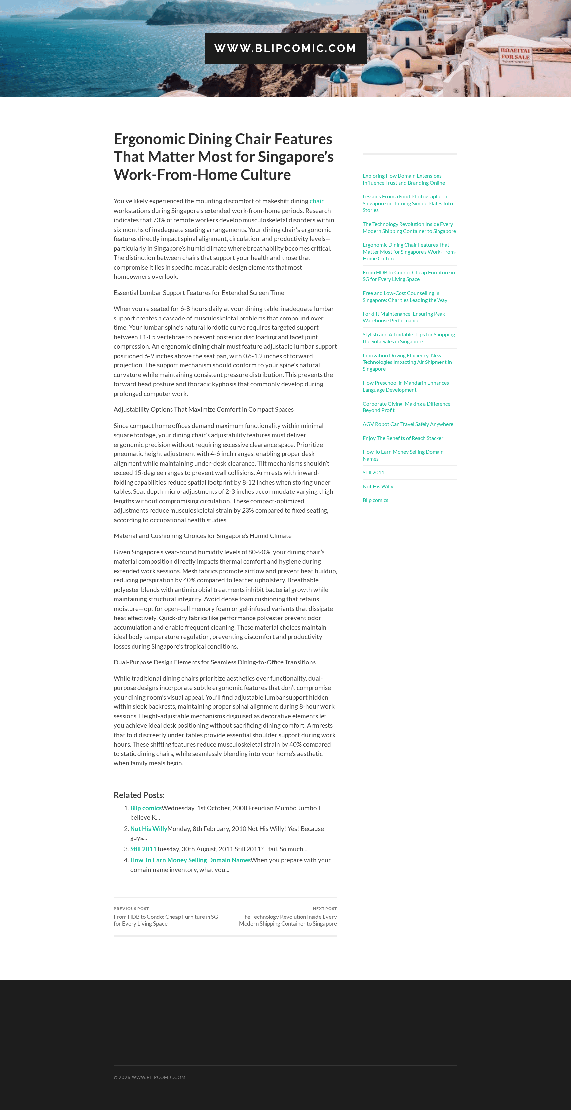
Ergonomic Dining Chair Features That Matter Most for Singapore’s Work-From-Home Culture (410, 251)
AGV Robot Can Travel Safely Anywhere (408, 424)
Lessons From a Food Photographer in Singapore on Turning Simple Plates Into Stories (408, 203)
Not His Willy (148, 828)
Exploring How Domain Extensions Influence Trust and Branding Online (404, 179)
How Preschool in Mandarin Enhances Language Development (406, 386)
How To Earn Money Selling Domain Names (190, 860)
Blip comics (146, 808)
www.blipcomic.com (285, 48)
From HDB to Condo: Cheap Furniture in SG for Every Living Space (166, 916)
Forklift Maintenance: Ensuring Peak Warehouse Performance (404, 316)
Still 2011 (143, 849)
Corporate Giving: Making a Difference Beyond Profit (406, 406)
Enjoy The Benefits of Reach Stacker (403, 438)
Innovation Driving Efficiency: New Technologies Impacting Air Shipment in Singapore (407, 362)
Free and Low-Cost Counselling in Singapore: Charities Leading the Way (405, 296)
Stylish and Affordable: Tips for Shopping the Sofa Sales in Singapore (409, 337)
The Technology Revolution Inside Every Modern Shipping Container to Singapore (288, 916)
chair (317, 201)
